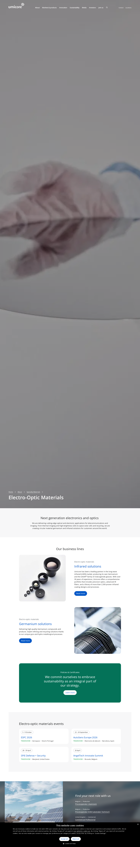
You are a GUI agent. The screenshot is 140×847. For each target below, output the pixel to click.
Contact (121, 8)
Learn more (70, 692)
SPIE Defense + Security (33, 755)
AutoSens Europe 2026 (85, 737)
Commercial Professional (85, 820)
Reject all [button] (76, 839)
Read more (80, 593)
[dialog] (70, 834)
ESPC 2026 (26, 737)
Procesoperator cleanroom (86, 804)
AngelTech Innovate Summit (88, 755)
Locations (128, 8)
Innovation (63, 8)
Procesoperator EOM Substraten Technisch (92, 812)
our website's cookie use (82, 831)
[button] (70, 843)
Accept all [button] (64, 839)
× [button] (138, 824)
